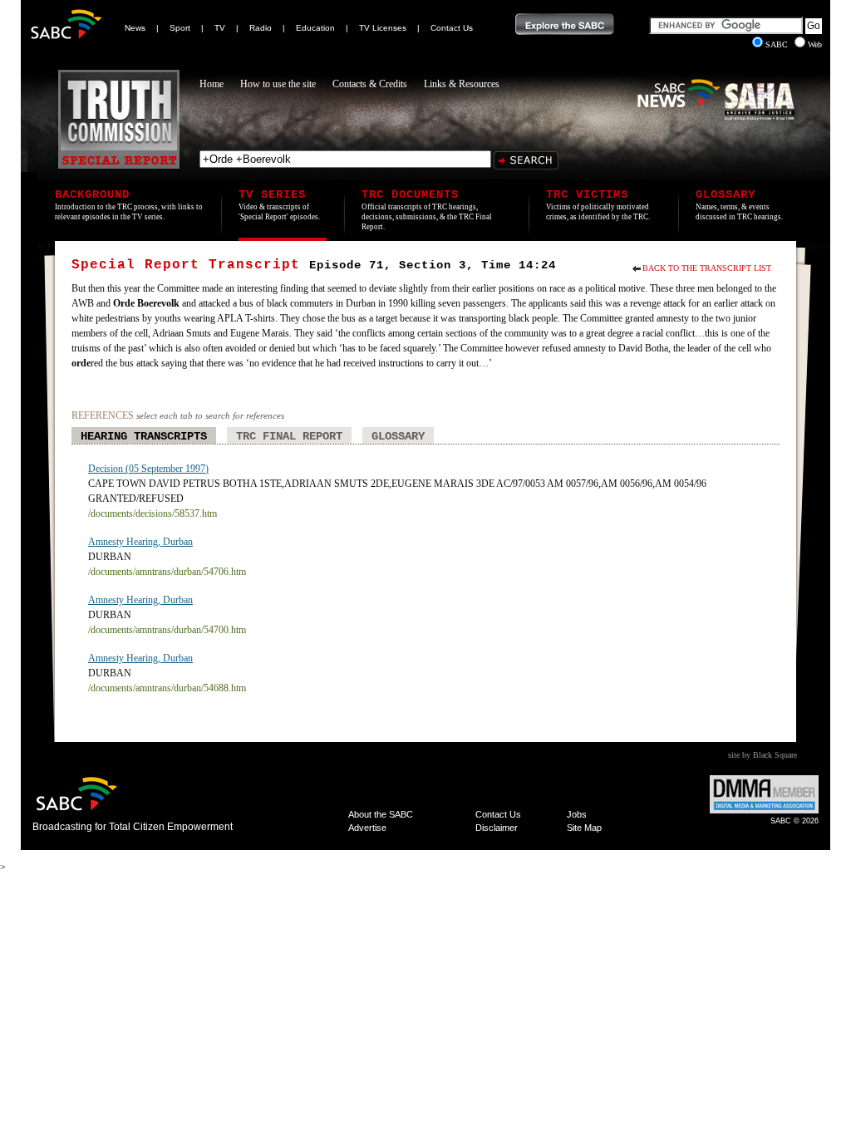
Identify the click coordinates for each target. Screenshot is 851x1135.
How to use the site (278, 84)
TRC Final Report (289, 436)
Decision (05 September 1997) (148, 468)
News (135, 27)
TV (219, 27)
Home (211, 84)
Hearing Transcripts (144, 436)
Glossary (398, 436)
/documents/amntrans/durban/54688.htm (167, 688)
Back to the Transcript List (706, 268)
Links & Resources (461, 84)
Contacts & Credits (369, 84)
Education (315, 27)
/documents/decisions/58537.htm (152, 513)
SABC (777, 44)
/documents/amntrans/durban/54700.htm (167, 630)
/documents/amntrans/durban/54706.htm (167, 571)
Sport (180, 27)
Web (815, 44)
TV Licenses (382, 27)
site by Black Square (762, 754)
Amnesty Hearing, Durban (140, 542)
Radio (260, 27)
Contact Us (451, 27)
